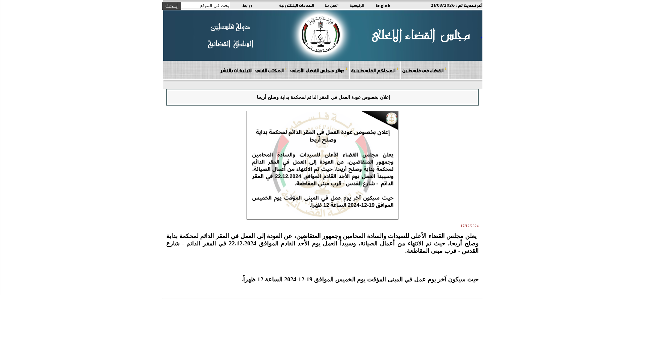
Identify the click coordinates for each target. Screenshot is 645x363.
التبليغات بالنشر (236, 70)
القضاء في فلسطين (422, 70)
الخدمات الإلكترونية (296, 5)
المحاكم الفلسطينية (373, 70)
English (383, 5)
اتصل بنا (332, 5)
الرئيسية (357, 5)
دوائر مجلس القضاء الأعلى (317, 70)
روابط (247, 5)
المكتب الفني (269, 70)
